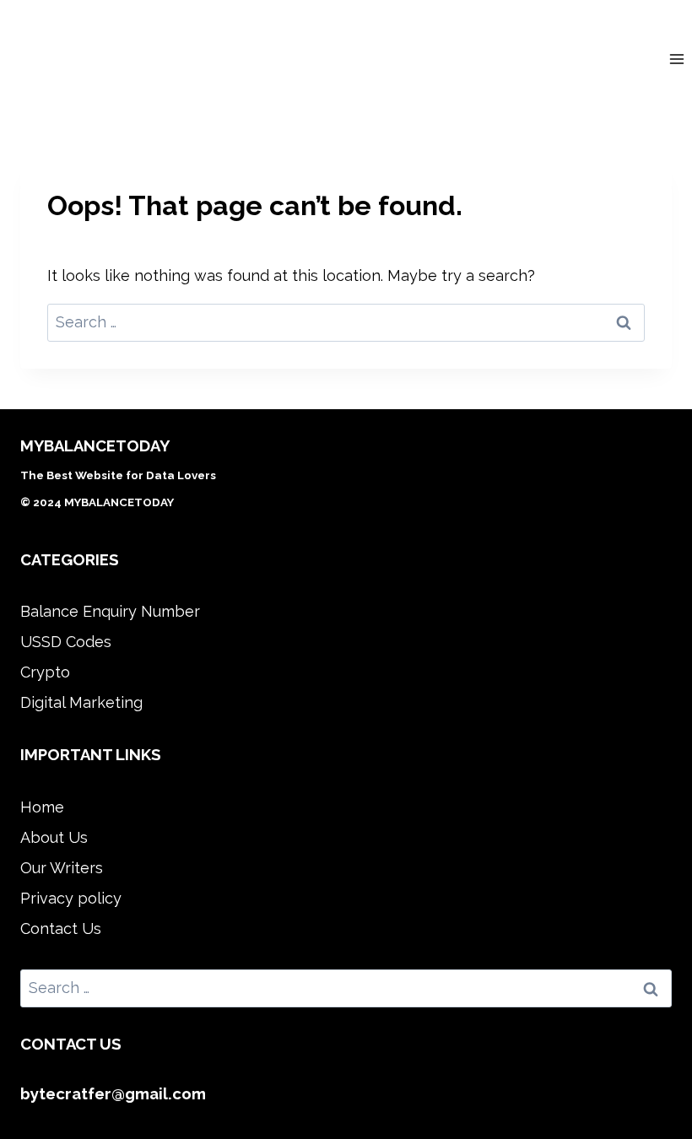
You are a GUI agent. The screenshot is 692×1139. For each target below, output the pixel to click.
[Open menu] (676, 59)
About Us (54, 837)
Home (42, 807)
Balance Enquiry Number (110, 611)
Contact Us (60, 928)
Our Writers (61, 868)
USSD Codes (65, 641)
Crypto (45, 672)
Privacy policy (71, 898)
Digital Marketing (81, 702)
